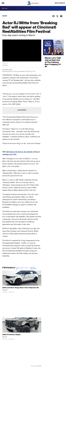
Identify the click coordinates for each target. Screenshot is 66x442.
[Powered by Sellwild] (38, 366)
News (4, 16)
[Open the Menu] (2, 3)
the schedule (28, 152)
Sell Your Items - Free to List (22, 268)
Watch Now (59, 3)
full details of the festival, (14, 152)
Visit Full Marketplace (33, 268)
